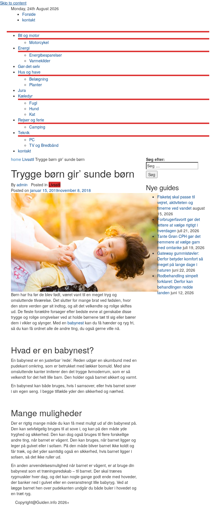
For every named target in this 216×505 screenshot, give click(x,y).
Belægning (38, 79)
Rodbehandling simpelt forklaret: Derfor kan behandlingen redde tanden (177, 284)
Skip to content (13, 3)
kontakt (28, 20)
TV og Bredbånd (43, 145)
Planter (35, 84)
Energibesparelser (45, 55)
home (16, 159)
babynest (76, 322)
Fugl (33, 103)
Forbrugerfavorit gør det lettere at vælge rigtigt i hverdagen (178, 224)
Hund (34, 108)
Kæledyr (25, 96)
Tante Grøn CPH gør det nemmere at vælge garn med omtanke (179, 241)
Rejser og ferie (31, 120)
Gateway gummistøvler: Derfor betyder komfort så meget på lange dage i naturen (180, 261)
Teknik (24, 132)
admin (22, 184)
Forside (29, 14)
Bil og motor (28, 35)
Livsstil (28, 159)
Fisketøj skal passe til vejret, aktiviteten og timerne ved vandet (176, 202)
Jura (22, 90)
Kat (32, 114)
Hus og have (29, 72)
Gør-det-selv (29, 66)
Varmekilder (39, 60)
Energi (24, 48)
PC (32, 139)
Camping (37, 127)
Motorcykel (39, 42)
